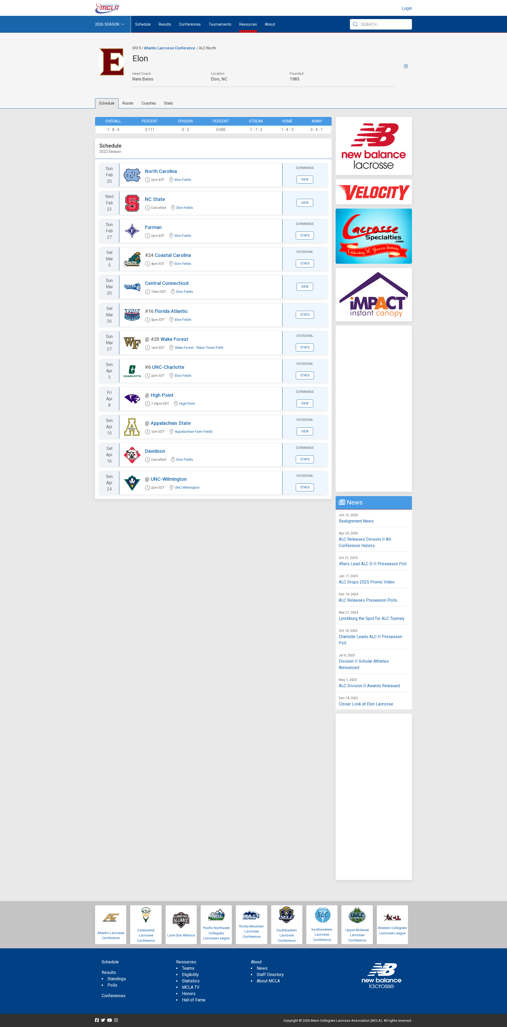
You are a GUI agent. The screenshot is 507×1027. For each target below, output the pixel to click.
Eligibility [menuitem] (190, 974)
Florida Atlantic (171, 311)
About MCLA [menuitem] (268, 980)
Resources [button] (248, 24)
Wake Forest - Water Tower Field (199, 348)
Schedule (107, 103)
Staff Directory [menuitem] (270, 974)
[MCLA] (108, 8)
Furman (153, 227)
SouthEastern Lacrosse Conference (286, 935)
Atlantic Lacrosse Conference (169, 48)
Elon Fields (183, 180)
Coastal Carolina (173, 255)
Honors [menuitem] (188, 993)
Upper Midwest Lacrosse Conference (357, 935)
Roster (128, 103)
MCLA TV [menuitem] (190, 987)
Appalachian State (171, 423)
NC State (155, 199)
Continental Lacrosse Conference (146, 935)
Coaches (149, 103)
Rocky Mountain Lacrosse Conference (251, 931)
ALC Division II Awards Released (369, 685)
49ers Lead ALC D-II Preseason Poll (372, 563)
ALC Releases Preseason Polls (368, 600)
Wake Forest (174, 339)
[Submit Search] (355, 24)
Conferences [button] (190, 24)
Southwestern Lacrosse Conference (321, 934)
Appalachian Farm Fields (194, 432)
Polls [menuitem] (112, 985)
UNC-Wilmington (169, 479)
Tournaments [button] (220, 24)
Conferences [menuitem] (113, 995)
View (305, 179)
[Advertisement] (374, 408)
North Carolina (161, 171)
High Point (162, 395)
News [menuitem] (262, 968)
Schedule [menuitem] (143, 24)
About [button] (270, 24)
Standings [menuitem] (116, 978)
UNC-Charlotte (168, 367)
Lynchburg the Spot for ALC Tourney (372, 618)
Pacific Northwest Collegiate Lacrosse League (216, 933)
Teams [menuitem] (188, 968)
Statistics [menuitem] (191, 980)
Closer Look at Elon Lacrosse (366, 703)
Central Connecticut (167, 283)
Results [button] (165, 24)
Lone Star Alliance (181, 935)
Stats (168, 103)
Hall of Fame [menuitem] (193, 999)
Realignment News (356, 521)
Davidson (155, 451)
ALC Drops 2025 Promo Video (367, 582)
